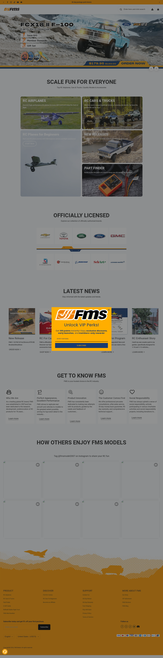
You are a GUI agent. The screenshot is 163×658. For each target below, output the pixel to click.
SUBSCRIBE (81, 345)
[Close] (108, 309)
